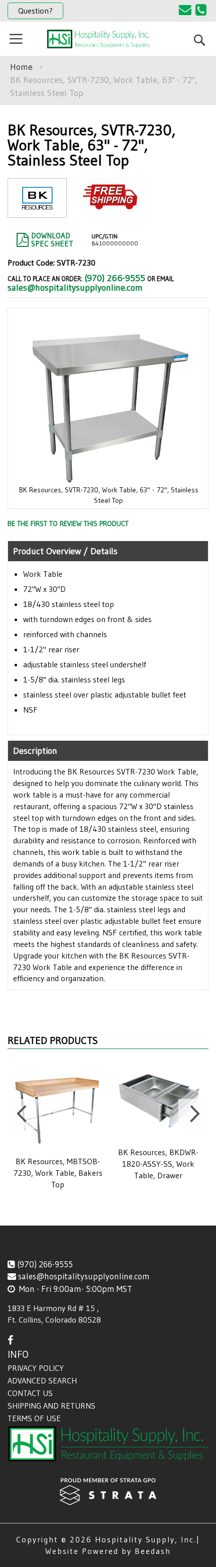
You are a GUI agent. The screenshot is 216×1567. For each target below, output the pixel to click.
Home (21, 66)
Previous (23, 1114)
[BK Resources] (37, 209)
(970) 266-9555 (114, 278)
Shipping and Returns (51, 1406)
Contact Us (30, 1393)
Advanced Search (42, 1380)
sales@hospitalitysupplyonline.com (75, 287)
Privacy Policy (36, 1368)
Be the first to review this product (68, 523)
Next (193, 1114)
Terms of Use (34, 1418)
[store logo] (99, 39)
